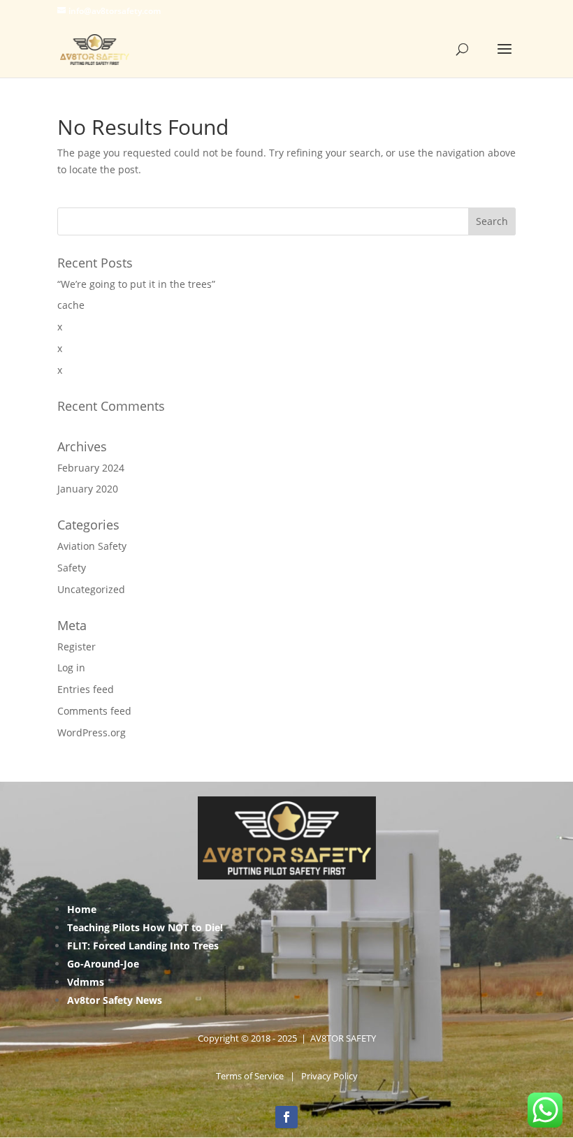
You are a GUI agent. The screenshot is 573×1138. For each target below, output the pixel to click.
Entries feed (85, 689)
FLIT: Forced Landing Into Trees (143, 945)
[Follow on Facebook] (286, 1117)
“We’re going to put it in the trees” (136, 284)
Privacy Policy (329, 1076)
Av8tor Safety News (114, 1000)
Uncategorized (91, 589)
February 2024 (90, 467)
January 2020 (87, 488)
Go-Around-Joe (103, 963)
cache (71, 305)
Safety (71, 567)
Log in (71, 667)
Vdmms (85, 982)
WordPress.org (91, 732)
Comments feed (94, 710)
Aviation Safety (91, 546)
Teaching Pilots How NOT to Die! (145, 927)
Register (76, 646)
